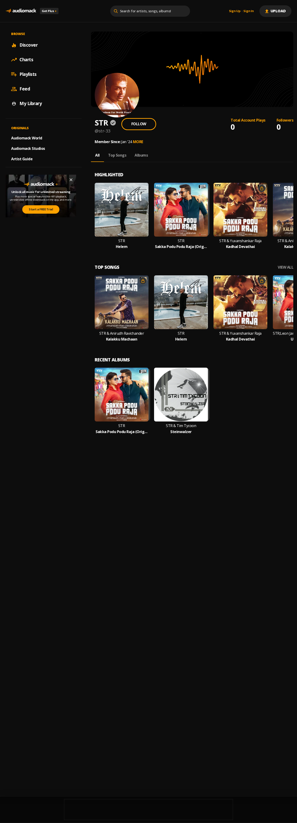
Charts (26, 60)
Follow (138, 123)
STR (121, 240)
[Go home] (21, 11)
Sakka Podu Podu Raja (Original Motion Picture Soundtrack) (181, 246)
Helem (122, 246)
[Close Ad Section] (71, 179)
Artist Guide (21, 158)
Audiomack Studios (28, 148)
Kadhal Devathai (240, 246)
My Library (30, 103)
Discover (28, 45)
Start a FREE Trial (41, 209)
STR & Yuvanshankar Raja (240, 240)
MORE (138, 141)
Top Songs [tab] (117, 155)
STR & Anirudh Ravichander (121, 333)
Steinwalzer (181, 431)
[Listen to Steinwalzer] (181, 394)
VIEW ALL (285, 267)
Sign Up (235, 11)
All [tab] (97, 155)
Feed (24, 89)
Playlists (28, 74)
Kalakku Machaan (121, 339)
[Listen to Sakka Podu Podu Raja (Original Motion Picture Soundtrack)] (181, 210)
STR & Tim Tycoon (181, 425)
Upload (278, 10)
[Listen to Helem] (121, 210)
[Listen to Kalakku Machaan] (121, 302)
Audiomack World (26, 138)
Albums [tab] (141, 155)
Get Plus (49, 11)
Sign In (248, 11)
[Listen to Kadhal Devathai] (240, 210)
